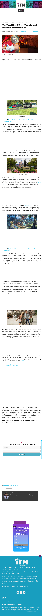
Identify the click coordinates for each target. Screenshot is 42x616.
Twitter (24, 592)
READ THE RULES (21, 549)
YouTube (18, 592)
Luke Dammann (23, 31)
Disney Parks (14, 22)
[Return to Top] (40, 555)
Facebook (21, 592)
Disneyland (15, 365)
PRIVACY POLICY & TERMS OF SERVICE (12, 604)
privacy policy (23, 607)
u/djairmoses (8, 365)
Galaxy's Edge (9, 488)
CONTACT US (5, 601)
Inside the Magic (31, 610)
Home (3, 22)
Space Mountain (29, 205)
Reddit (22, 360)
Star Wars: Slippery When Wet (11, 364)
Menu (20, 10)
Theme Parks (8, 22)
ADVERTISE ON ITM (15, 601)
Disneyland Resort (22, 22)
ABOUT (4, 597)
